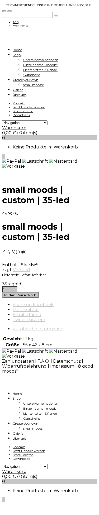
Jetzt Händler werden (29, 107)
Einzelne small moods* (40, 65)
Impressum (62, 366)
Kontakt (19, 103)
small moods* (33, 85)
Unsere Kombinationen (40, 60)
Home (17, 50)
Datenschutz (67, 361)
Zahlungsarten (18, 361)
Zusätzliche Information (38, 328)
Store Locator (23, 111)
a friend (27, 314)
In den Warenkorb (20, 295)
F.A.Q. (43, 361)
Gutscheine (31, 75)
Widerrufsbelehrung (24, 366)
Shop (17, 55)
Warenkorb (14, 127)
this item (26, 309)
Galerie (18, 90)
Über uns (19, 95)
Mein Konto (20, 25)
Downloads (21, 115)
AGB (15, 22)
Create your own (25, 80)
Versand (21, 269)
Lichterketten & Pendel (40, 70)
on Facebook (33, 304)
